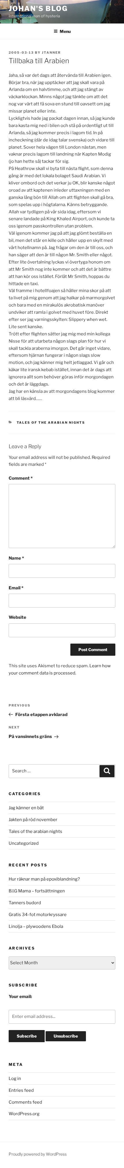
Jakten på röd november (33, 819)
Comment (21, 478)
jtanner (51, 53)
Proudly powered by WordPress (38, 1154)
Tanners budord (25, 902)
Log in (15, 1078)
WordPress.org (24, 1113)
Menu (65, 31)
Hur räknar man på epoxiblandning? (44, 879)
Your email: (20, 996)
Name (16, 558)
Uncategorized (24, 843)
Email (16, 587)
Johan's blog (38, 8)
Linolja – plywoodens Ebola (36, 926)
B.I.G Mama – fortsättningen (37, 891)
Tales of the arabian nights (51, 423)
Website (17, 617)
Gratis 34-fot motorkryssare (38, 914)
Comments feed (25, 1102)
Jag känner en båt (26, 807)
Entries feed (21, 1090)
